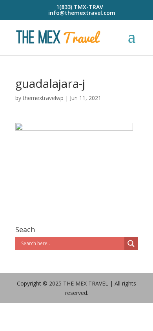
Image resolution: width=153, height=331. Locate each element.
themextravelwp (43, 98)
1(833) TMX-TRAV (79, 7)
